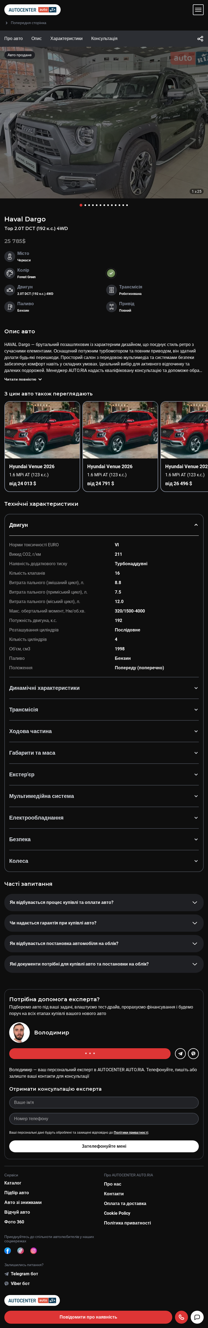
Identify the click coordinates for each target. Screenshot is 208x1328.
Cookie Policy (117, 1213)
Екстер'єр (21, 774)
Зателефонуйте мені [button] (104, 1146)
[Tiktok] (20, 1250)
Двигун (18, 525)
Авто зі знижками (23, 1202)
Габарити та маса (32, 753)
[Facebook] (7, 1250)
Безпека (20, 839)
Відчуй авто (17, 1212)
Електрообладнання (36, 817)
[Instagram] (33, 1250)
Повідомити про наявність (88, 1317)
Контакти (114, 1193)
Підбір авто (16, 1192)
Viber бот (20, 1283)
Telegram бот (24, 1273)
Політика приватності (127, 1223)
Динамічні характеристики (44, 688)
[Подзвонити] (181, 1317)
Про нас (112, 1184)
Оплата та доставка (125, 1203)
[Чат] (197, 1317)
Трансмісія (23, 709)
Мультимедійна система (41, 796)
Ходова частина (30, 731)
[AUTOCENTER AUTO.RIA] (32, 9)
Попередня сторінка (28, 23)
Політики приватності (131, 1132)
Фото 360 (14, 1221)
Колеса (18, 861)
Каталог (12, 1183)
